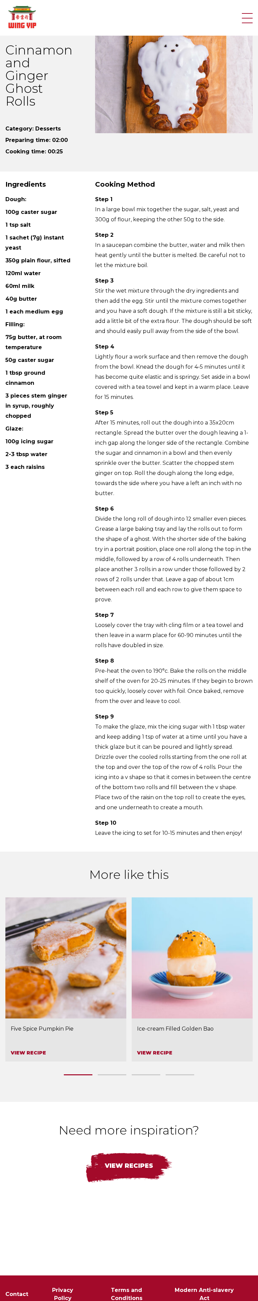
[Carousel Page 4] (180, 1074)
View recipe (28, 1053)
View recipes (129, 1165)
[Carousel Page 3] (146, 1074)
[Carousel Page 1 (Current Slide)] (78, 1074)
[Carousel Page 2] (112, 1074)
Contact (16, 1294)
